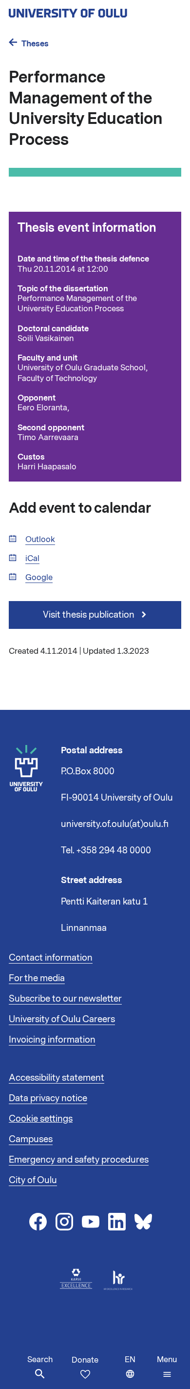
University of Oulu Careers (62, 1019)
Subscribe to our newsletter (65, 998)
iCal (32, 559)
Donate (85, 1360)
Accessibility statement (56, 1077)
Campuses (31, 1139)
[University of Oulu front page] (90, 10)
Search (40, 1359)
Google (39, 578)
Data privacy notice (48, 1098)
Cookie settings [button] (41, 1118)
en (138, 1371)
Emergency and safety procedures (79, 1159)
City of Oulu (33, 1180)
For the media (37, 978)
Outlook (40, 540)
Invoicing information (52, 1039)
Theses (35, 43)
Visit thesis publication (89, 614)
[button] (166, 1367)
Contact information (51, 957)
